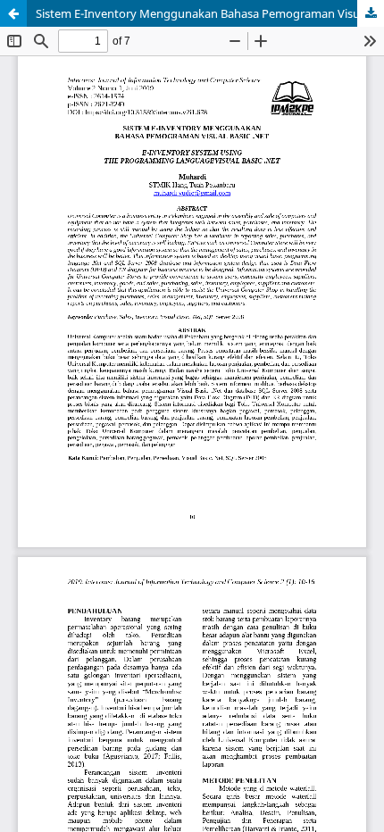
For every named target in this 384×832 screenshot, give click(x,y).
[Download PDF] (370, 13)
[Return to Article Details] (13, 13)
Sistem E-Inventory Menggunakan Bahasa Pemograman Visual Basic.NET (210, 13)
